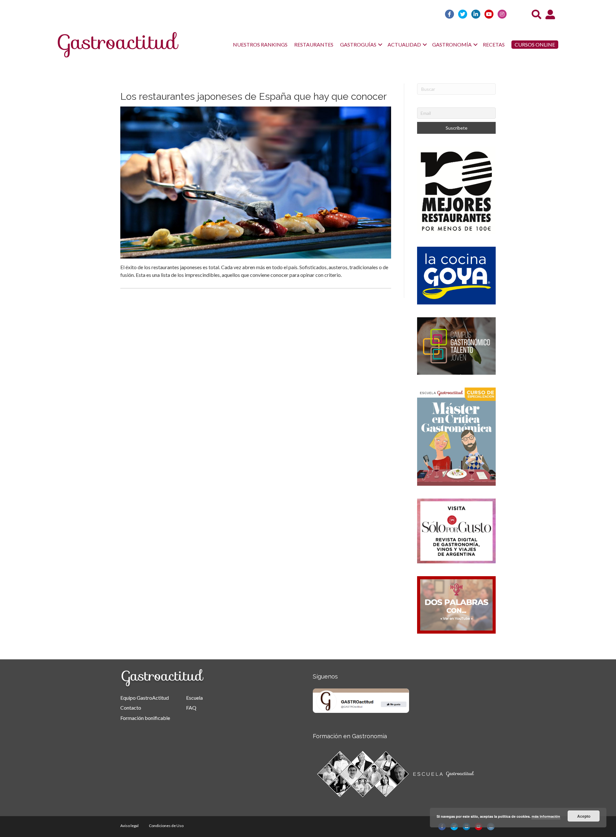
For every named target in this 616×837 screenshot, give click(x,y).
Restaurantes (313, 44)
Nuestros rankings (260, 44)
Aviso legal (129, 825)
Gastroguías (358, 44)
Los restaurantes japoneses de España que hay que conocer (253, 96)
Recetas (494, 44)
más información (546, 816)
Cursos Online (535, 44)
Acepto (583, 816)
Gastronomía (452, 44)
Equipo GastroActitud (144, 698)
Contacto (130, 708)
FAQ (191, 708)
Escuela (194, 698)
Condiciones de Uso (166, 825)
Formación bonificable (145, 718)
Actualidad (404, 44)
